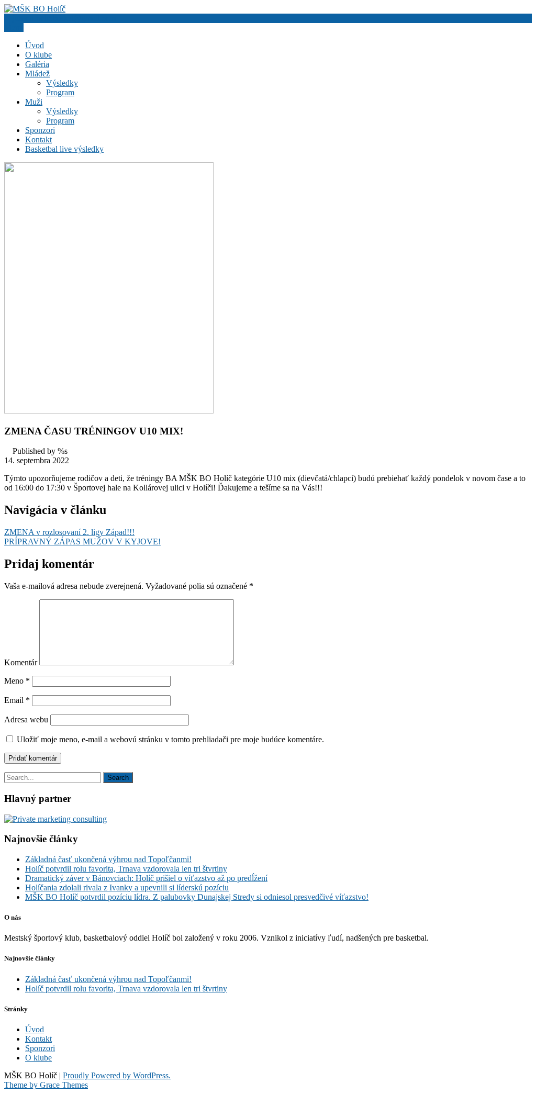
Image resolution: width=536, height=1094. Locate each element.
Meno (17, 680)
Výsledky (62, 83)
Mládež (37, 73)
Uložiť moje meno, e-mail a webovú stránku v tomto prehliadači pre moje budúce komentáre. (170, 739)
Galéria (37, 64)
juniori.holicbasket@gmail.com (64, 18)
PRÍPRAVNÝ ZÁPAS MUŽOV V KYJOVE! (82, 541)
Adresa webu (26, 719)
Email (17, 700)
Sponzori (40, 130)
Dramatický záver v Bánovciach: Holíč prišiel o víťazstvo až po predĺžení (146, 878)
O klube (38, 54)
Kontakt (38, 139)
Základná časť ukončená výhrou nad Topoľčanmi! (108, 859)
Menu (14, 27)
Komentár (20, 662)
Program (60, 92)
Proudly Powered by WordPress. (117, 1075)
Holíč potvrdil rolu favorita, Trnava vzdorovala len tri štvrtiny (126, 868)
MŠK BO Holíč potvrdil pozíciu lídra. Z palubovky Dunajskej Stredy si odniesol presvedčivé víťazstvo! (196, 896)
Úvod (34, 45)
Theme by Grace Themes (46, 1084)
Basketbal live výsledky (64, 148)
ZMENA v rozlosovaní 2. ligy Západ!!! (69, 532)
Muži (33, 101)
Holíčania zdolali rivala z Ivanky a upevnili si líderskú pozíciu (127, 887)
